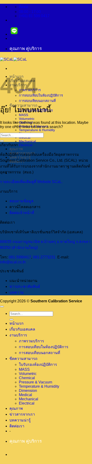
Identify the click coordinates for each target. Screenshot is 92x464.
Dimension (28, 391)
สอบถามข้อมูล (21, 201)
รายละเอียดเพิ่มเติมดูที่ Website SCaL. (31, 182)
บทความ (16, 292)
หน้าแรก (16, 323)
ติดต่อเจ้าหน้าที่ (21, 213)
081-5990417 (20, 257)
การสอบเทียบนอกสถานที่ (37, 101)
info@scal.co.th (13, 262)
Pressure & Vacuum (35, 382)
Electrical (25, 145)
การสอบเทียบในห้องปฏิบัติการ (41, 95)
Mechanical (27, 141)
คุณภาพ (16, 149)
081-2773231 (44, 257)
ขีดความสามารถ (23, 359)
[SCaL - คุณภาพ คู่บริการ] (13, 59)
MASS (24, 369)
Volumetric (26, 119)
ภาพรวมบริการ (31, 341)
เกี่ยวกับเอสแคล (22, 329)
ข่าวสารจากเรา (22, 414)
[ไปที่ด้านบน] (2, 306)
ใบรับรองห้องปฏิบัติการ (38, 365)
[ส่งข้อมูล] (2, 141)
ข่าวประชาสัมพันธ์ (24, 287)
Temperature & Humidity (37, 130)
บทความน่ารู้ (20, 420)
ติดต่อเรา (16, 426)
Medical (25, 395)
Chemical (27, 378)
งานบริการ (18, 335)
